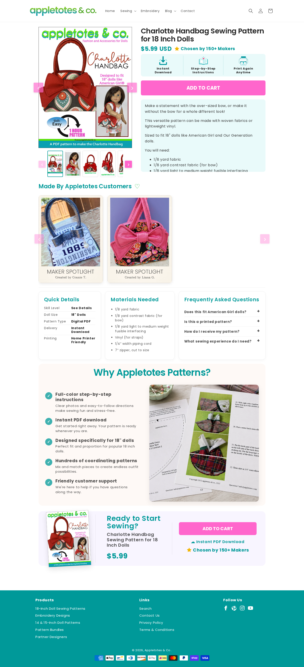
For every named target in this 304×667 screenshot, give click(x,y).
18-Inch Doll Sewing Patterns (60, 608)
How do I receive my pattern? (212, 331)
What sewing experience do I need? (218, 341)
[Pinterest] (234, 608)
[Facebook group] (225, 608)
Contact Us (149, 615)
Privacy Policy (151, 622)
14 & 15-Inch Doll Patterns (57, 622)
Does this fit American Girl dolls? (215, 312)
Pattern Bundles (49, 629)
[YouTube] (250, 608)
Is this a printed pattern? (208, 321)
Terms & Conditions (156, 629)
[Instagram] (242, 608)
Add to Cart (203, 87)
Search (145, 608)
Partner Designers (51, 636)
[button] (128, 11)
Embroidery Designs (52, 615)
